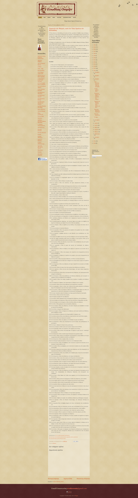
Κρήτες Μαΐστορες (41, 109)
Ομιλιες (53, 17)
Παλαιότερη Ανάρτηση (83, 478)
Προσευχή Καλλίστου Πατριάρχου (97, 110)
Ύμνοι (44, 17)
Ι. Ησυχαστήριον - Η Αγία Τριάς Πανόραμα (41, 80)
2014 (94, 66)
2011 (94, 141)
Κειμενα (49, 17)
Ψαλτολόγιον (40, 150)
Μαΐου (96, 127)
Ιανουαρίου (97, 137)
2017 (94, 59)
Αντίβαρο (39, 66)
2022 (94, 49)
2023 (94, 47)
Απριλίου (97, 129)
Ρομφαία (39, 134)
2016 (94, 62)
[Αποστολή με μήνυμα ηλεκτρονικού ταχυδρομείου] (73, 441)
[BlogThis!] (74, 441)
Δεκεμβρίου (97, 72)
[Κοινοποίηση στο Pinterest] (77, 441)
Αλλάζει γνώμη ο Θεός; (96, 90)
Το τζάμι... (96, 117)
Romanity (40, 152)
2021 (94, 51)
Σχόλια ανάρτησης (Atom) (58, 481)
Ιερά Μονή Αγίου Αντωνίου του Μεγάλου (41, 103)
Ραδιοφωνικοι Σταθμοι (67, 17)
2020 (94, 53)
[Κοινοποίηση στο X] (75, 441)
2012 (94, 70)
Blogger (76, 495)
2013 (94, 68)
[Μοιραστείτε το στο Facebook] (76, 441)
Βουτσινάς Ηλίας (41, 70)
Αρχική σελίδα (68, 478)
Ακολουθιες (59, 17)
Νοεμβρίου (97, 75)
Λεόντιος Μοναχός (41, 111)
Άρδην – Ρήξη (40, 68)
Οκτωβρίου (97, 78)
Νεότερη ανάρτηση (53, 478)
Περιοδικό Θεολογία (42, 132)
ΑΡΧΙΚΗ (40, 17)
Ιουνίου (96, 125)
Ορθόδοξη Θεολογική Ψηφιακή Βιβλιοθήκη (42, 121)
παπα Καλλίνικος (41, 127)
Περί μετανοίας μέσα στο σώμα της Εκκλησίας (96, 84)
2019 (94, 55)
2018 (94, 57)
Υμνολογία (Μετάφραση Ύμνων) (40, 147)
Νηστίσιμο (40, 118)
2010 (94, 143)
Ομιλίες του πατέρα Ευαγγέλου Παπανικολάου (41, 57)
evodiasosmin (77, 488)
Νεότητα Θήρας (41, 116)
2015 (94, 64)
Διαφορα (74, 17)
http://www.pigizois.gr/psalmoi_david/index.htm (62, 435)
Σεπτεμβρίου (97, 119)
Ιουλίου (96, 123)
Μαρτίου (96, 131)
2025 (94, 44)
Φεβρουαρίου (97, 133)
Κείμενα (54, 443)
